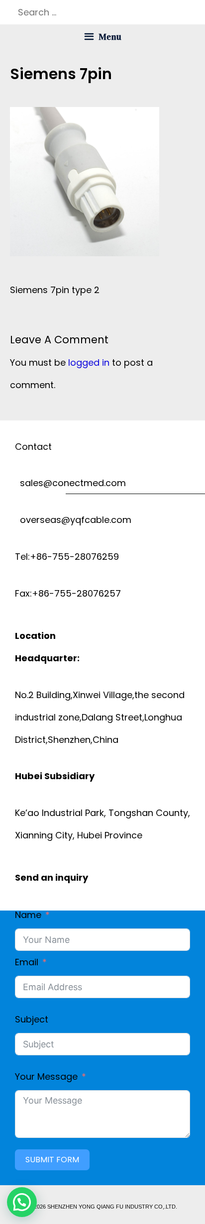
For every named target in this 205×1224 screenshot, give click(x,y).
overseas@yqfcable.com (73, 519)
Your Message (46, 1076)
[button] (22, 1202)
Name (28, 915)
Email (26, 962)
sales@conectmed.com (70, 483)
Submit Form (52, 1159)
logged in (88, 362)
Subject (31, 1019)
